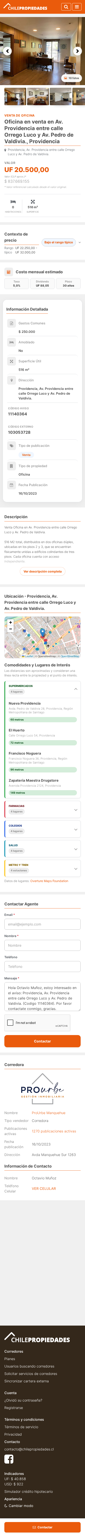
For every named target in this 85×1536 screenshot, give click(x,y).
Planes (9, 1359)
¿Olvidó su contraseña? (23, 1400)
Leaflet (28, 656)
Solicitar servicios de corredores (30, 1373)
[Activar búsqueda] (66, 6)
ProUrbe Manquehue (48, 1113)
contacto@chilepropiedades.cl (29, 1449)
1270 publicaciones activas (54, 1131)
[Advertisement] (42, 1249)
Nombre (11, 936)
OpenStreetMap (70, 656)
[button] (7, 51)
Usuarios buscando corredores (29, 1366)
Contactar (42, 1041)
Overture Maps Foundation (49, 881)
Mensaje (11, 978)
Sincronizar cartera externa (26, 1381)
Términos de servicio (21, 1427)
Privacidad (13, 1434)
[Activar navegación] (77, 6)
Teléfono (10, 957)
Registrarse (13, 1407)
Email (9, 915)
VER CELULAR (44, 1188)
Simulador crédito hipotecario (28, 1491)
